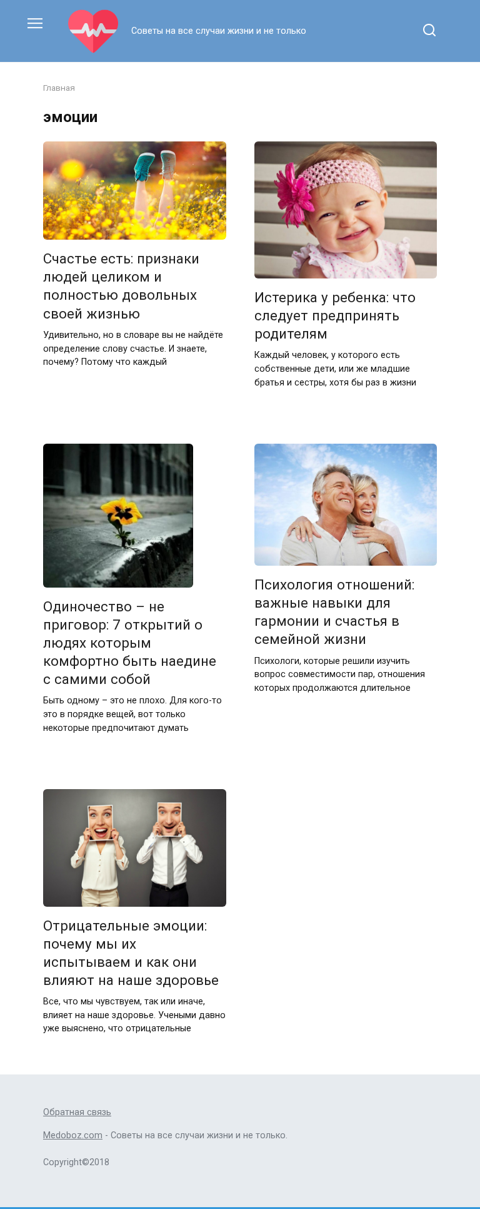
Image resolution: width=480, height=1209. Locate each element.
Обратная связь (77, 1112)
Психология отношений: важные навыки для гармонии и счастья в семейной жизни (334, 611)
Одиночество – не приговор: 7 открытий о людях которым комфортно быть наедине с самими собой (129, 643)
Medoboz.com (72, 1135)
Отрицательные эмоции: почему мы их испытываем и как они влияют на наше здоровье (131, 952)
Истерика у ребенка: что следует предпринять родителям (335, 315)
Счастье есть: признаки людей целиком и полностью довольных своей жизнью (121, 285)
